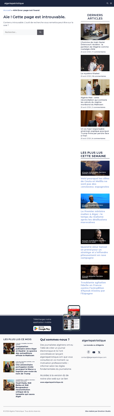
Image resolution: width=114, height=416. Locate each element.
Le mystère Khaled (90, 73)
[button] (107, 3)
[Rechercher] (40, 32)
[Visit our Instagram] (94, 352)
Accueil (7, 10)
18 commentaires (99, 76)
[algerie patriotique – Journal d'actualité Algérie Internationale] (14, 3)
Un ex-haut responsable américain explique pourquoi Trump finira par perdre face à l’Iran (95, 132)
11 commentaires (99, 52)
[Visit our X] (99, 352)
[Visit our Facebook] (88, 352)
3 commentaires (98, 107)
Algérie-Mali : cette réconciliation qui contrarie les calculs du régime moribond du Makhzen (94, 101)
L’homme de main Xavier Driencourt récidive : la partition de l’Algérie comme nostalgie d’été (95, 45)
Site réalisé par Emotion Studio (98, 411)
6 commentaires (98, 138)
